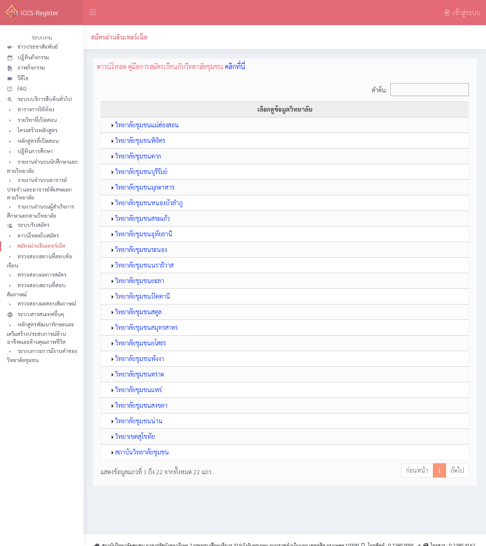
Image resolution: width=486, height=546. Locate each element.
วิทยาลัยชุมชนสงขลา (140, 405)
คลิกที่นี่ (235, 66)
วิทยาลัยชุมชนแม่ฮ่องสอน (146, 125)
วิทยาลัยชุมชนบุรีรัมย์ (140, 172)
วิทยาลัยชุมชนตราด (139, 374)
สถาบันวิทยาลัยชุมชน (141, 452)
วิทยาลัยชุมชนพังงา (139, 358)
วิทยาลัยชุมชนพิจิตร (139, 140)
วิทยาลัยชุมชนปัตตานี (142, 296)
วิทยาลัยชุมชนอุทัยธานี (143, 234)
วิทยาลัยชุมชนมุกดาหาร (144, 187)
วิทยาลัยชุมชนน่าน (138, 421)
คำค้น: (379, 89)
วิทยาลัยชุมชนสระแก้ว (142, 218)
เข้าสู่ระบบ (466, 12)
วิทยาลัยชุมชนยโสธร (140, 343)
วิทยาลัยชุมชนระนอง (140, 249)
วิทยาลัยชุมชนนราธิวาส (144, 265)
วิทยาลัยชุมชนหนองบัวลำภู (148, 203)
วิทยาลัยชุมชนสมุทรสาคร (146, 327)
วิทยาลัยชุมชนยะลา (139, 281)
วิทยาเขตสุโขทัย (134, 436)
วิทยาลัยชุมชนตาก (137, 156)
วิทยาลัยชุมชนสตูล (138, 312)
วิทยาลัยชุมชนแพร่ (138, 390)
